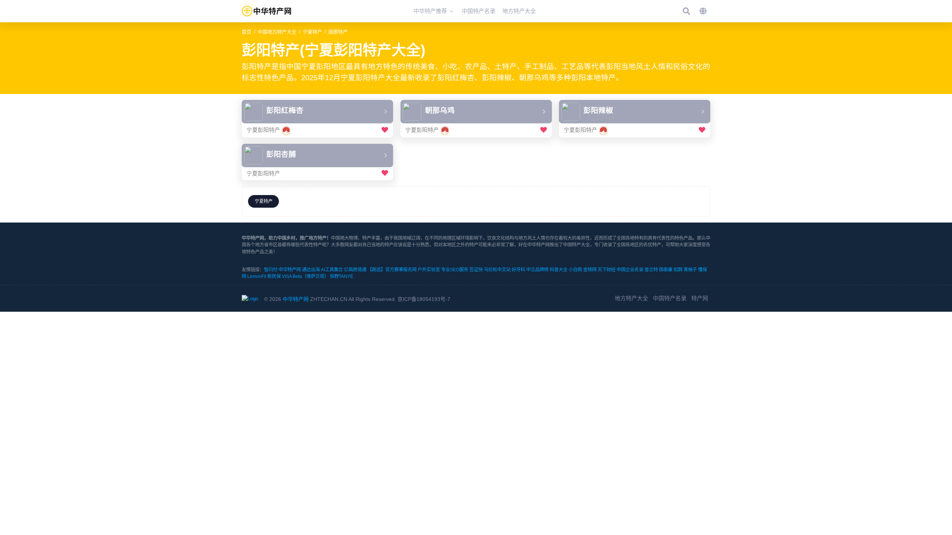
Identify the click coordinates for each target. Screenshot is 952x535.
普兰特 (651, 269)
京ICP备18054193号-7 (424, 299)
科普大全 (558, 269)
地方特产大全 (631, 298)
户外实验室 (429, 269)
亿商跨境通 (355, 269)
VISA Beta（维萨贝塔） (305, 276)
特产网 (699, 298)
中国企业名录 (630, 269)
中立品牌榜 (537, 269)
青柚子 (690, 269)
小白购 (575, 269)
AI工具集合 (332, 269)
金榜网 (589, 269)
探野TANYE (341, 276)
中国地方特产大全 (277, 32)
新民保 (274, 276)
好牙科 (518, 269)
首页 (246, 32)
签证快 (476, 269)
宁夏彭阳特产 (263, 130)
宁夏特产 (312, 32)
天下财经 (606, 269)
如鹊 (677, 269)
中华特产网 (290, 269)
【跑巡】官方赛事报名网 (391, 269)
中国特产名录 (669, 298)
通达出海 (311, 269)
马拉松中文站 (497, 269)
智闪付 (270, 269)
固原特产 (338, 32)
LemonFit (256, 276)
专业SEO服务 (454, 269)
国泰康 (665, 269)
